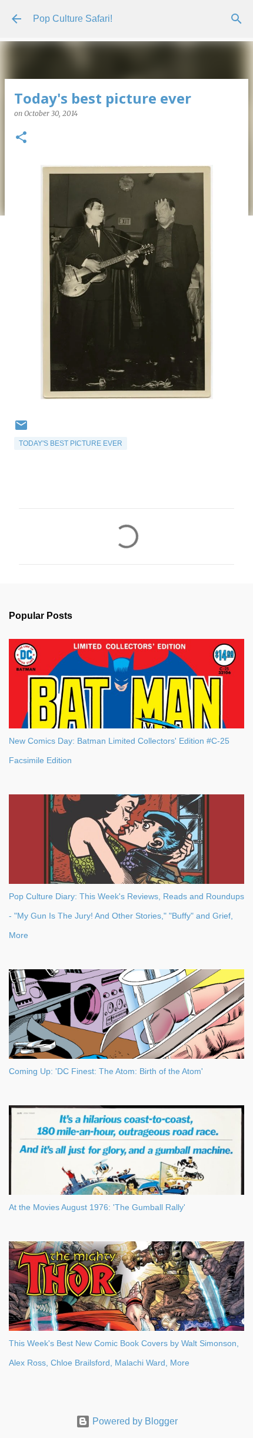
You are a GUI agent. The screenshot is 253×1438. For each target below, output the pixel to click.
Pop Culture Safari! (72, 19)
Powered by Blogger (134, 1421)
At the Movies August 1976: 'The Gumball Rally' (97, 1207)
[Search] (236, 19)
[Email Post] (21, 430)
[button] (21, 138)
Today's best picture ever (70, 443)
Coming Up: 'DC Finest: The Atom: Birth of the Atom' (106, 1071)
